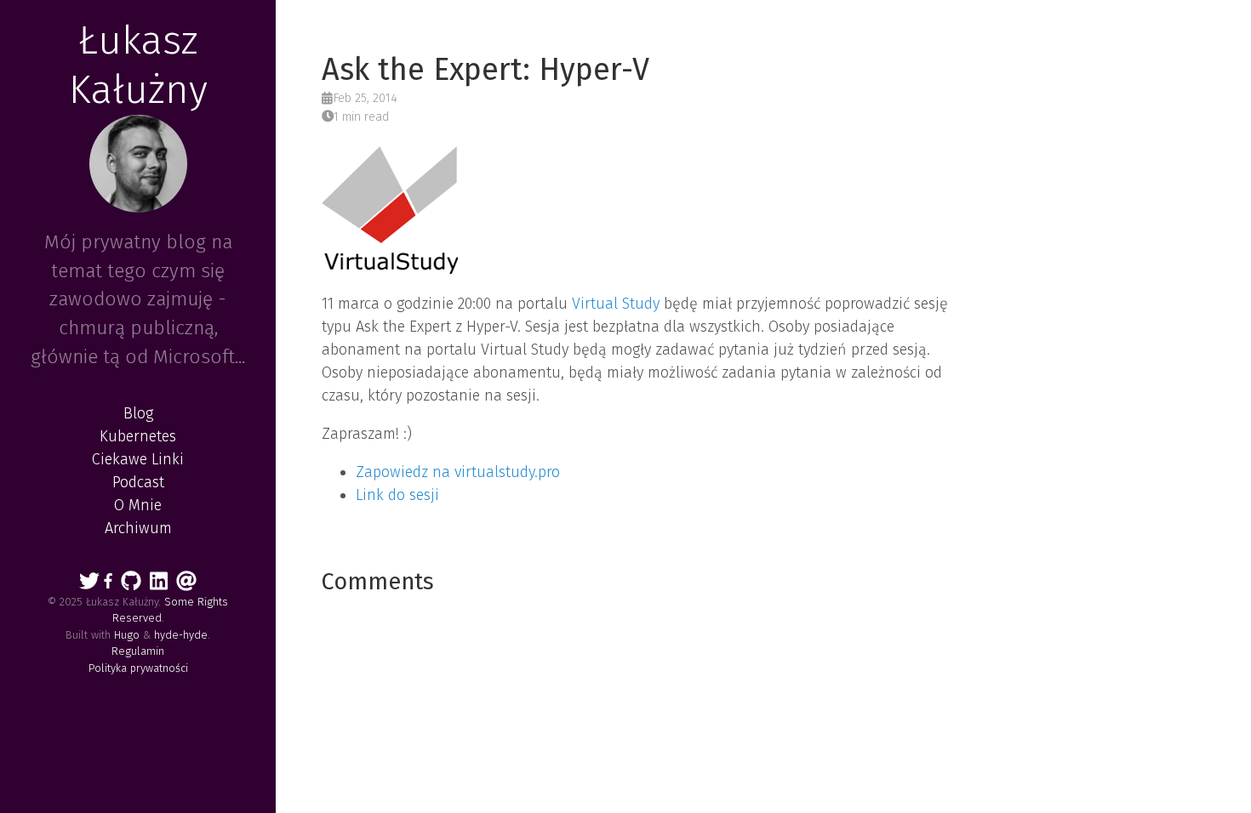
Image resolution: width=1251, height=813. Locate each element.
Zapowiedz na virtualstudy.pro (458, 472)
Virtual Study (616, 303)
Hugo (127, 634)
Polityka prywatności (138, 668)
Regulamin (137, 651)
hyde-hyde (181, 634)
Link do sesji (397, 495)
